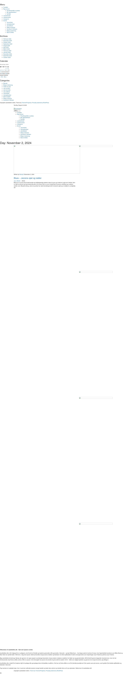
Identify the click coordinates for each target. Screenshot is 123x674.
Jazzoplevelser (11, 24)
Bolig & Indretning (11, 31)
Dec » (5, 77)
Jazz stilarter (6, 92)
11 (0, 72)
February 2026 (7, 39)
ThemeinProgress (26, 102)
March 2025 (6, 49)
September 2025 (7, 44)
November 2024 (7, 55)
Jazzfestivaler (7, 15)
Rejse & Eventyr (11, 27)
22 (6, 73)
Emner (5, 20)
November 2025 (7, 40)
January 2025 (7, 52)
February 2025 (7, 50)
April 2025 (6, 47)
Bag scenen (6, 9)
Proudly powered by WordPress (40, 102)
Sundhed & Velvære (12, 29)
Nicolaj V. (21, 174)
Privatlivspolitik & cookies (13, 10)
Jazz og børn (6, 88)
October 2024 (7, 57)
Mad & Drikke (10, 32)
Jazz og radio (6, 90)
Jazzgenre (6, 19)
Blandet (5, 83)
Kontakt (9, 14)
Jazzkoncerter (7, 17)
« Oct (1, 77)
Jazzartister (10, 22)
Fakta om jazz (7, 86)
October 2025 (7, 42)
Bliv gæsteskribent (11, 12)
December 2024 (7, 54)
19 (2, 73)
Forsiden (5, 7)
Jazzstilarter (10, 26)
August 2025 (6, 45)
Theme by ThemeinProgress (37, 670)
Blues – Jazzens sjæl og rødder (28, 177)
